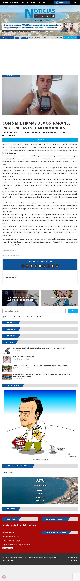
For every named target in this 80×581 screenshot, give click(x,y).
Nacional (33, 3)
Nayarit (25, 3)
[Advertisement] (40, 57)
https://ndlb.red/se (15, 255)
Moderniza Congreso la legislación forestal (47, 38)
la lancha (12, 250)
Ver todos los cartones (41, 460)
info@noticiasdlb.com (23, 545)
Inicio (5, 3)
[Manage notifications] (4, 577)
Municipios (13, 3)
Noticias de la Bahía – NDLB (18, 558)
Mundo (42, 3)
